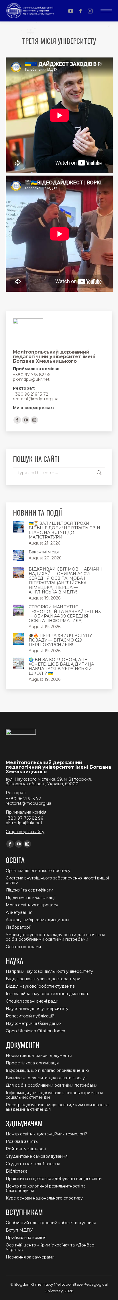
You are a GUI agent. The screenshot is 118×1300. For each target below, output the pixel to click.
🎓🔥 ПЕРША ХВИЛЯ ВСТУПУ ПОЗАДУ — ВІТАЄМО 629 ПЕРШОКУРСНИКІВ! (60, 640)
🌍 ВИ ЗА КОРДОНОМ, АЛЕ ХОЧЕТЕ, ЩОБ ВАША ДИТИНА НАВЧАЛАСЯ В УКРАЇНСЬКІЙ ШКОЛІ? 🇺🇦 (61, 666)
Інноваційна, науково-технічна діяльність (47, 993)
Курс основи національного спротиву (44, 1198)
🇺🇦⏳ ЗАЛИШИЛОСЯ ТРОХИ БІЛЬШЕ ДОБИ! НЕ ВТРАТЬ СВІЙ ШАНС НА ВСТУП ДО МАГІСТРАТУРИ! (64, 530)
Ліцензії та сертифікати (29, 890)
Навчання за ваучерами (30, 1257)
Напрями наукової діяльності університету (49, 971)
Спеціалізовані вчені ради (32, 1001)
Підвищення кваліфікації (30, 897)
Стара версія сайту (25, 831)
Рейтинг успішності (26, 1148)
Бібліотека (16, 1171)
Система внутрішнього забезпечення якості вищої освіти (57, 880)
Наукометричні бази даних (33, 1023)
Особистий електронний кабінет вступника (51, 1222)
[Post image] (18, 526)
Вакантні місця (44, 552)
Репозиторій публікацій (30, 1016)
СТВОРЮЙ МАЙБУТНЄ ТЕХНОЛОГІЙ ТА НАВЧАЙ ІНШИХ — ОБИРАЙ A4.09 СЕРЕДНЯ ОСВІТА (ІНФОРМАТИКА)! (65, 614)
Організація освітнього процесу (38, 870)
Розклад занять (22, 1141)
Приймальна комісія (26, 1237)
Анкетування (19, 912)
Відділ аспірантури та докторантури (43, 978)
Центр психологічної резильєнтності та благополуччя (46, 1188)
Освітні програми (23, 946)
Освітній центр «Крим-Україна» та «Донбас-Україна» (50, 1247)
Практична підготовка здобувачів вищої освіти (54, 1178)
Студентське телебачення (33, 1163)
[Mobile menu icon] (106, 10)
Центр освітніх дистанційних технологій (46, 1134)
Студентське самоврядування (37, 1156)
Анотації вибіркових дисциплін (37, 919)
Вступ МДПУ (19, 1230)
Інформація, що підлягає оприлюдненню (47, 1070)
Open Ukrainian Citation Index (35, 1030)
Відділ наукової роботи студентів (40, 986)
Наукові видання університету (37, 1008)
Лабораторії (18, 927)
